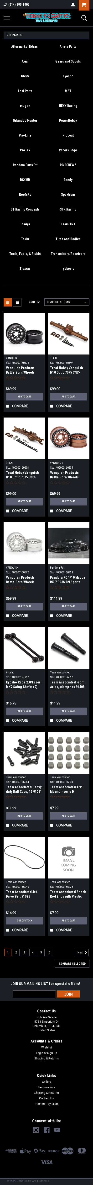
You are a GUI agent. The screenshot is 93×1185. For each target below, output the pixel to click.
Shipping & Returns (46, 1058)
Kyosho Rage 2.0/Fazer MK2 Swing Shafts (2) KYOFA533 (23, 685)
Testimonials (46, 1087)
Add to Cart (24, 396)
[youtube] (57, 1130)
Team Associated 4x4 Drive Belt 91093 (21, 894)
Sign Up (52, 1053)
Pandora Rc (56, 567)
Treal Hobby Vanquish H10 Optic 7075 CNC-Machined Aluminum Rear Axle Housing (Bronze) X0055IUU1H (66, 370)
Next (81, 952)
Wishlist (46, 1047)
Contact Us (46, 1098)
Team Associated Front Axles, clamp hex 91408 (67, 684)
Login (39, 1053)
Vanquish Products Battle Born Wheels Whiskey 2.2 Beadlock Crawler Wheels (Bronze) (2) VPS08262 (67, 475)
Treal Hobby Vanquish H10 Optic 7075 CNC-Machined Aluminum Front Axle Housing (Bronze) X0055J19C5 (22, 475)
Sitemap (44, 1181)
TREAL (53, 358)
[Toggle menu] (7, 18)
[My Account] (73, 4)
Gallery (46, 1082)
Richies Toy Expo (47, 1104)
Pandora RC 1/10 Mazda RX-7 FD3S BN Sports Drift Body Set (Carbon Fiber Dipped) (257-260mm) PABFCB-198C (67, 580)
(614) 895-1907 (18, 4)
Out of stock (24, 920)
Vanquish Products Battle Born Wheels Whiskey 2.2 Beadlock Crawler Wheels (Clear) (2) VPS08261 (23, 580)
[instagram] (36, 1130)
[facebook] (47, 1130)
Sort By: (34, 302)
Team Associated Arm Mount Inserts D (66, 789)
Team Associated (60, 672)
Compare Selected (72, 963)
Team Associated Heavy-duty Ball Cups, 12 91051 (24, 789)
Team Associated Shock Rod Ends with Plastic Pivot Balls (68, 894)
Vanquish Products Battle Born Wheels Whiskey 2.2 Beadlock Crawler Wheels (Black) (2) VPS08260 (23, 370)
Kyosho (10, 672)
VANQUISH (12, 358)
